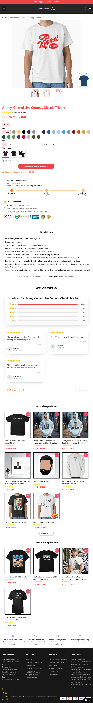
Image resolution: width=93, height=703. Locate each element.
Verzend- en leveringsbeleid (58, 659)
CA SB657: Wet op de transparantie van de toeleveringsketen (33, 674)
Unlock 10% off (5, 693)
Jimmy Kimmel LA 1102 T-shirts (16, 577)
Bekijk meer (46, 533)
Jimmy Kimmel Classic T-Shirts (15, 522)
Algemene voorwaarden (34, 662)
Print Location (7, 148)
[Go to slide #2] (46, 93)
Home (4, 18)
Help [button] (89, 700)
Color (4, 128)
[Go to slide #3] (58, 93)
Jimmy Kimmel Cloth (17, 18)
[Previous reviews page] (75, 390)
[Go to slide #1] (34, 93)
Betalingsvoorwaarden (57, 662)
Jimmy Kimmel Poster (41, 481)
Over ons (29, 659)
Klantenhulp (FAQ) (55, 675)
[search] (85, 8)
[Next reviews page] (86, 390)
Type (3, 121)
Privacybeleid (30, 666)
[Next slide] (87, 54)
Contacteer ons (54, 671)
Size (3, 141)
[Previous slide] (5, 54)
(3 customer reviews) (19, 113)
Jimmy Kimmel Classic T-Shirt (43, 522)
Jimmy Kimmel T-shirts (38, 18)
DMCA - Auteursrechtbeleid (35, 669)
